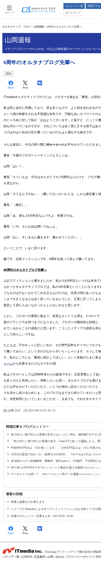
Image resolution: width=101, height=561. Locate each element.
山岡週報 (39, 26)
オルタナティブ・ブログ (16, 26)
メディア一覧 (10, 556)
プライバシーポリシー (80, 556)
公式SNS (26, 556)
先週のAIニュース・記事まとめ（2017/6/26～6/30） (43, 516)
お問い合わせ (55, 556)
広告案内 (39, 556)
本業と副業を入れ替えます (28, 502)
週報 (8, 73)
